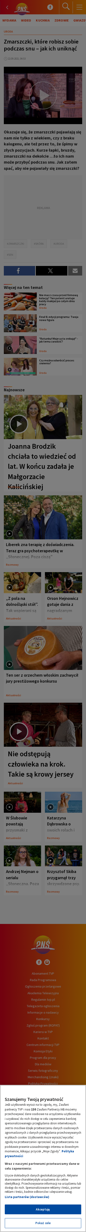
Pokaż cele (43, 1223)
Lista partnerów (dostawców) (27, 1197)
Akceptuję (43, 1209)
